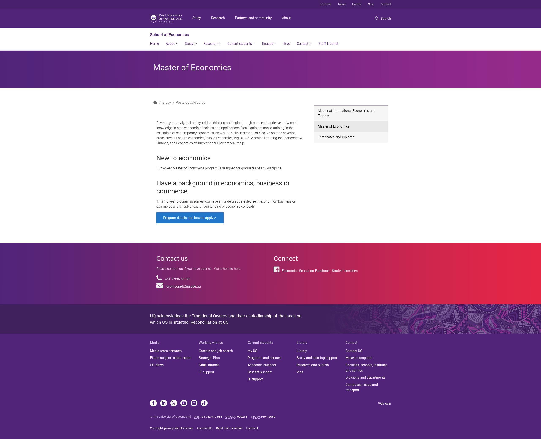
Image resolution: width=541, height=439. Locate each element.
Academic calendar (262, 365)
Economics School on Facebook (305, 271)
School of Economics (169, 34)
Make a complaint (359, 358)
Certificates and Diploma (336, 137)
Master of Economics (334, 126)
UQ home (325, 4)
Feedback (252, 428)
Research (218, 18)
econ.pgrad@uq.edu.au (183, 286)
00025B (242, 416)
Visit (300, 372)
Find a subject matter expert (170, 358)
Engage (267, 44)
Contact (385, 4)
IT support (206, 372)
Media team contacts (166, 351)
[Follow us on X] (173, 403)
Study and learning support (317, 358)
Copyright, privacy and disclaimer (171, 428)
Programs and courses (264, 358)
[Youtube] (183, 403)
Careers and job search (216, 351)
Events (356, 4)
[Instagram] (194, 403)
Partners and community (253, 18)
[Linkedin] (163, 403)
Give (371, 4)
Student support (260, 372)
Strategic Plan (209, 358)
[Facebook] (153, 403)
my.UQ (252, 351)
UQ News (157, 365)
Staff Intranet (328, 44)
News (342, 4)
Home (154, 44)
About (286, 18)
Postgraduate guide (190, 103)
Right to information (229, 428)
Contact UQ (354, 351)
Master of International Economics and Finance (347, 113)
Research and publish (313, 365)
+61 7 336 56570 (177, 279)
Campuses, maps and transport (362, 387)
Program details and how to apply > (190, 218)
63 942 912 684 (212, 416)
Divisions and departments (365, 377)
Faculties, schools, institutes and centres (366, 367)
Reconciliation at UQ (210, 322)
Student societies (345, 271)
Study (196, 18)
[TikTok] (204, 403)
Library (302, 351)
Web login (384, 403)
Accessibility (205, 428)
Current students (239, 44)
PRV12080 (268, 416)
